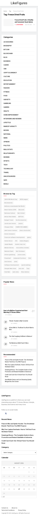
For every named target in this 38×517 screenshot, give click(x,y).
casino (20, 223)
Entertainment (10, 84)
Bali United (21, 213)
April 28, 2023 (28, 24)
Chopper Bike (9, 227)
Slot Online (8, 261)
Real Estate (8, 149)
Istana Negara (24, 241)
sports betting (25, 265)
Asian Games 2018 (10, 209)
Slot (29, 258)
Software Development (12, 265)
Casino (6, 65)
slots (15, 261)
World (6, 184)
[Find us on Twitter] (6, 413)
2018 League (24, 199)
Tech (5, 165)
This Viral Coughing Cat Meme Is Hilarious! (20, 336)
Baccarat (21, 209)
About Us (14, 508)
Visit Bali (7, 272)
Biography (8, 46)
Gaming (6, 107)
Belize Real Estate (10, 216)
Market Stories (9, 247)
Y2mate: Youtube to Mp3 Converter (18, 321)
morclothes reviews (22, 247)
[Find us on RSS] (13, 413)
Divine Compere (10, 234)
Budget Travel (9, 220)
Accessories (8, 42)
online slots (21, 254)
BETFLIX (20, 216)
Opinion (6, 142)
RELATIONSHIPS (9, 153)
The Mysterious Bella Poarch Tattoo (18, 343)
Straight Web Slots (10, 268)
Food (5, 96)
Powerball (8, 258)
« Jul (3, 496)
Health (6, 111)
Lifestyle (7, 122)
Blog (5, 57)
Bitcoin (6, 49)
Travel (6, 172)
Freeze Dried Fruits (18, 11)
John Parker (19, 24)
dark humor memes (11, 230)
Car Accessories (21, 220)
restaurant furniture (19, 258)
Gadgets (7, 99)
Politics (7, 145)
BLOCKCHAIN (8, 53)
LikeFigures (19, 3)
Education (8, 80)
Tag (10, 11)
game (29, 237)
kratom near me (20, 244)
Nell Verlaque (20, 251)
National (7, 134)
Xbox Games (25, 272)
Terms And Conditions (8, 510)
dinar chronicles (25, 230)
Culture (7, 76)
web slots (16, 272)
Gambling (7, 103)
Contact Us (5, 508)
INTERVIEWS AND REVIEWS (12, 119)
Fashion (7, 88)
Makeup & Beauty (10, 126)
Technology (8, 168)
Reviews (7, 157)
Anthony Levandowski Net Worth (15, 206)
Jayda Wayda (9, 244)
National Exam (9, 251)
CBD (5, 69)
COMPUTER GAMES (21, 227)
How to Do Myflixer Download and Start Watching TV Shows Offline (15, 311)
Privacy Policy (22, 510)
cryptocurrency (10, 72)
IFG (16, 241)
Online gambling (10, 254)
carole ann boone (10, 223)
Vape (5, 180)
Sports (6, 161)
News (5, 138)
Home (5, 11)
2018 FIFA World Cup (11, 199)
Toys (28, 268)
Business (7, 61)
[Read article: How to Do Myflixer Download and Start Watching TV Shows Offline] (19, 297)
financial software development (15, 237)
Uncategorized (9, 176)
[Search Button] (35, 3)
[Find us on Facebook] (2, 413)
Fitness (6, 92)
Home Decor (9, 241)
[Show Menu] (2, 3)
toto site (21, 268)
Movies (6, 130)
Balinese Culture (10, 213)
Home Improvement (11, 115)
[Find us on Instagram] (9, 413)
